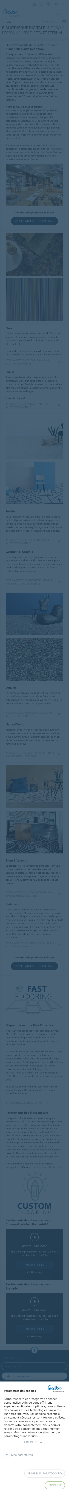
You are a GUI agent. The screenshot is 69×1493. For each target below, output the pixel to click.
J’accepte (55, 1485)
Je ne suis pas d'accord (45, 1473)
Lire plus (30, 1442)
